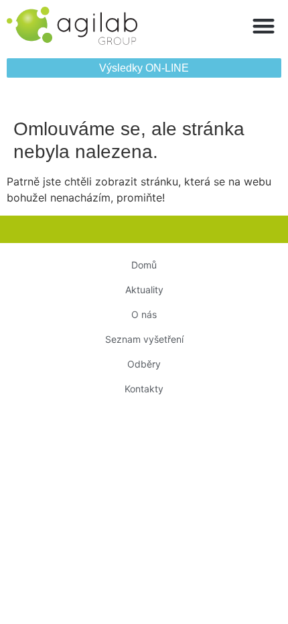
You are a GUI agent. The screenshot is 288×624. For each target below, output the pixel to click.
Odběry (144, 364)
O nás (144, 314)
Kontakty (144, 388)
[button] (264, 26)
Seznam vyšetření (144, 339)
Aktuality (144, 289)
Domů (144, 264)
